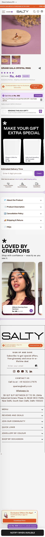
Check (39, 173)
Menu (5, 409)
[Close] (35, 512)
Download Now (35, 86)
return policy (19, 179)
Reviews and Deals (13, 415)
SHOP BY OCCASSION (13, 439)
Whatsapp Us (22, 390)
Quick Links (8, 427)
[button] (8, 72)
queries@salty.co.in (22, 386)
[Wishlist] (38, 11)
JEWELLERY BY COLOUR (14, 433)
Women (8, 12)
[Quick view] (31, 310)
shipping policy (31, 179)
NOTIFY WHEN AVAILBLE (22, 532)
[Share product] (40, 68)
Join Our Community (13, 421)
